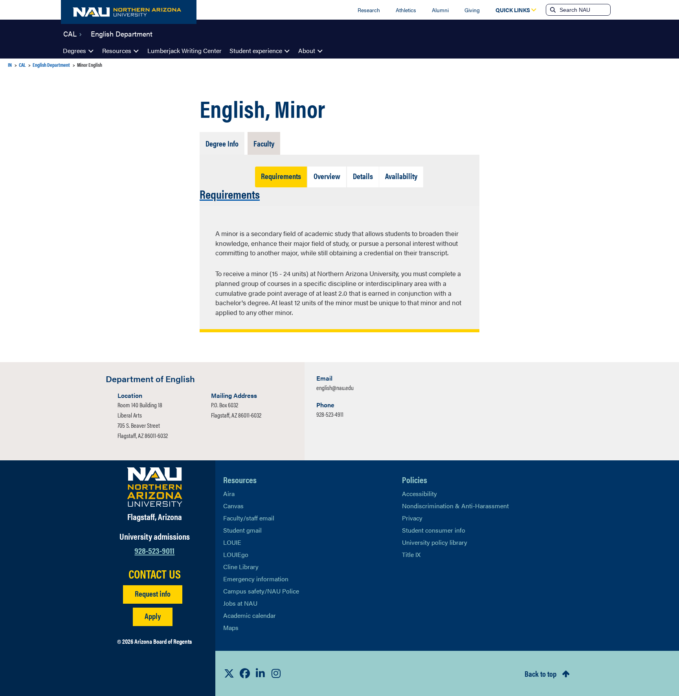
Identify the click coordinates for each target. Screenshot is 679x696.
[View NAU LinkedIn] (260, 673)
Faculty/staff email (248, 518)
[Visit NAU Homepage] (154, 487)
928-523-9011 (154, 550)
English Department (121, 33)
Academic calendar (249, 615)
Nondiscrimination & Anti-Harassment (455, 505)
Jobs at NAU (240, 603)
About (306, 50)
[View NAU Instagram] (276, 673)
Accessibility (419, 493)
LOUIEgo (235, 554)
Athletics (406, 10)
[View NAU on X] (229, 673)
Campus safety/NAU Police (261, 591)
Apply (153, 615)
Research (369, 10)
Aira (229, 493)
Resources (116, 50)
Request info (153, 593)
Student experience (255, 50)
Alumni (440, 10)
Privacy (412, 518)
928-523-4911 (329, 414)
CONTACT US (154, 574)
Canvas (233, 505)
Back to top (540, 673)
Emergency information (255, 578)
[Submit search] (552, 9)
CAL (70, 33)
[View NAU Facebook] (245, 673)
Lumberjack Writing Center (184, 50)
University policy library (434, 542)
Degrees (74, 50)
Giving (472, 10)
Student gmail (242, 530)
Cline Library (241, 566)
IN (10, 64)
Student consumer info (433, 530)
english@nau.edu (335, 387)
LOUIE (232, 542)
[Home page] (128, 12)
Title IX (411, 554)
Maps (231, 627)
